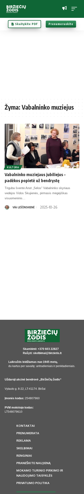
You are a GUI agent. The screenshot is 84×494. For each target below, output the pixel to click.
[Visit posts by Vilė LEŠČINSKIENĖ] (7, 207)
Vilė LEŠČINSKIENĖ (24, 207)
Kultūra (13, 167)
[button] (75, 9)
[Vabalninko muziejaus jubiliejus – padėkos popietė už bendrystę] (42, 146)
